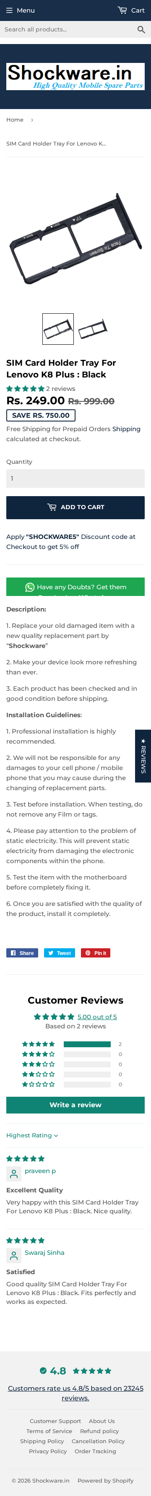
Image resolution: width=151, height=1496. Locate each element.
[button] (58, 329)
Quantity (19, 462)
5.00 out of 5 (97, 1017)
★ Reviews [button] (143, 755)
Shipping (126, 429)
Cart (137, 10)
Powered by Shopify (105, 1480)
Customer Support (55, 1421)
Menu (26, 10)
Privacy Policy (48, 1451)
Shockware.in (51, 1480)
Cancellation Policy (98, 1441)
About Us (102, 1421)
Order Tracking (95, 1451)
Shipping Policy (42, 1441)
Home (14, 119)
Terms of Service (49, 1431)
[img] (25, 1159)
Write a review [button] (75, 1105)
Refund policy (99, 1431)
